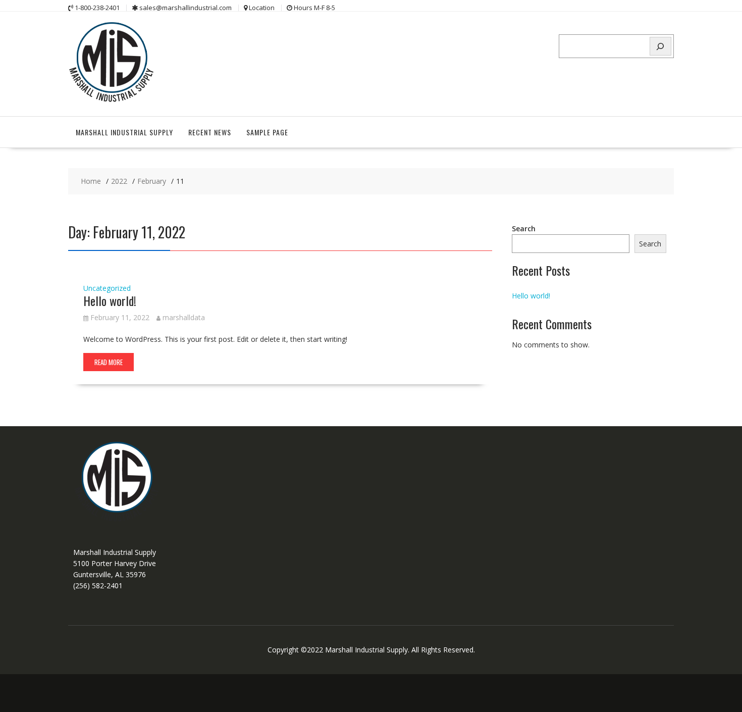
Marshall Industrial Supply (124, 132)
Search (524, 228)
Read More (108, 362)
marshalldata (184, 317)
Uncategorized (107, 288)
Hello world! (109, 300)
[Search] (661, 46)
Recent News (209, 132)
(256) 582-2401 (98, 585)
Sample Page (267, 132)
